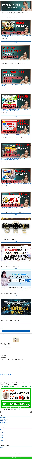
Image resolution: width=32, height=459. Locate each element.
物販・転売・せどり (3, 438)
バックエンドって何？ (4, 423)
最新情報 (1, 440)
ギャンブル (2, 432)
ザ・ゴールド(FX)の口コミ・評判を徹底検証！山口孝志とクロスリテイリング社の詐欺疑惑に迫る (15, 60)
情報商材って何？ (3, 417)
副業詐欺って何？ (3, 420)
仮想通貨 (1, 437)
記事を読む (16, 42)
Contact (1, 447)
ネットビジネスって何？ (4, 419)
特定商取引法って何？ (4, 422)
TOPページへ (16, 330)
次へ (2, 328)
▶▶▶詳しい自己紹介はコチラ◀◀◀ (5, 374)
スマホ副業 (2, 434)
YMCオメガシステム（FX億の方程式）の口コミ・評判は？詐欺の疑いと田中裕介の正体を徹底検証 (15, 134)
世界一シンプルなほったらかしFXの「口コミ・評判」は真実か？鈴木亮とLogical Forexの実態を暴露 (16, 183)
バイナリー (2, 435)
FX (6, 38)
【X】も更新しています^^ (4, 346)
